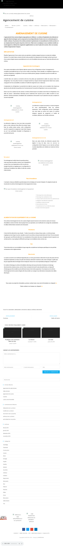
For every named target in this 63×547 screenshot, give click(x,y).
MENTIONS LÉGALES (37, 533)
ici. (56, 283)
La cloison (31, 339)
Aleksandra (5, 408)
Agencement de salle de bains (10, 388)
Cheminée (5, 447)
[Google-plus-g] (31, 529)
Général (5, 467)
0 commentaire (9, 27)
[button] (31, 4)
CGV (29, 533)
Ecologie (5, 458)
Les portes (13, 413)
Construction (6, 450)
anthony (5, 416)
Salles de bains (6, 391)
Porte (4, 495)
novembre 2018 (6, 436)
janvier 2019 (6, 430)
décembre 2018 (6, 433)
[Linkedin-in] (35, 529)
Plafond (5, 486)
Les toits (50, 339)
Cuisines (5, 396)
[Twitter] (27, 529)
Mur (4, 484)
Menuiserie (44, 25)
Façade (4, 461)
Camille (4, 411)
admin (6, 25)
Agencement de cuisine (8, 394)
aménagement (18, 309)
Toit (4, 503)
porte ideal (5, 419)
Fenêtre (5, 464)
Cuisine (25, 25)
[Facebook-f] (23, 529)
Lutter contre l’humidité (8, 399)
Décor (30, 25)
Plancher (5, 489)
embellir (29, 309)
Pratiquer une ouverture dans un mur (12, 340)
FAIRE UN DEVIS (23, 533)
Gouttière (5, 470)
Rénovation (52, 25)
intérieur (34, 309)
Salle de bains (6, 500)
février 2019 (5, 427)
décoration (24, 309)
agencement (11, 309)
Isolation (5, 475)
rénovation (39, 309)
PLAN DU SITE (46, 533)
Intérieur (36, 25)
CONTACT (16, 533)
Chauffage (5, 444)
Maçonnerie (6, 478)
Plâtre (4, 492)
